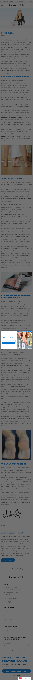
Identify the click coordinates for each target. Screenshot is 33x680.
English (25, 678)
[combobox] (24, 678)
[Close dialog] (31, 331)
